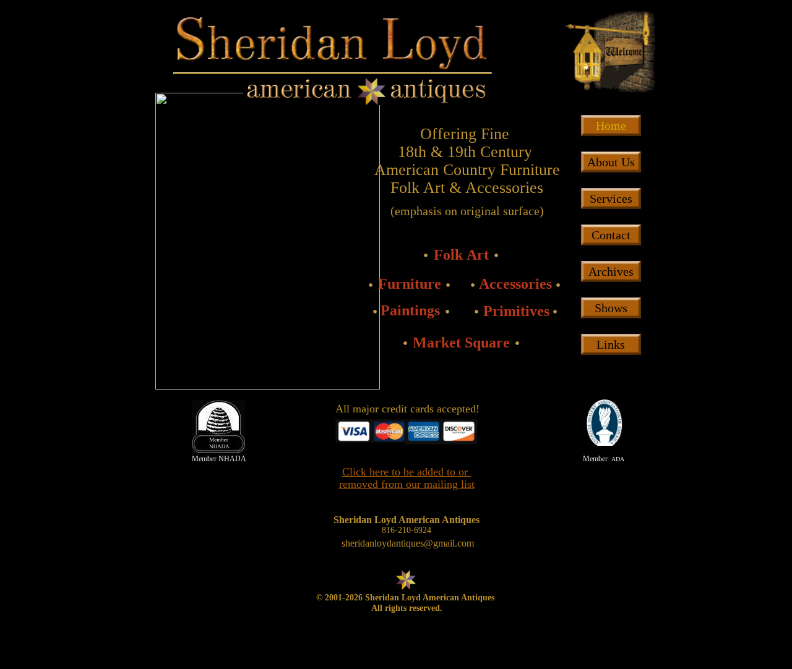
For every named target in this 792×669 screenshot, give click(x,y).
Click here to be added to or (406, 472)
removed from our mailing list (407, 484)
